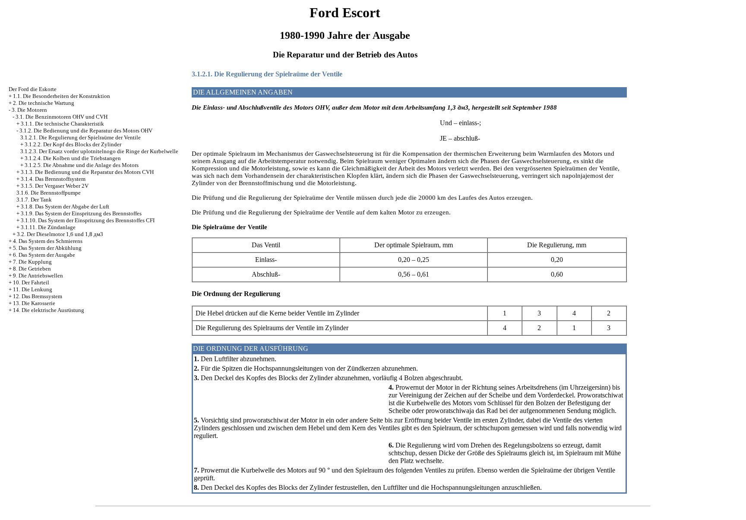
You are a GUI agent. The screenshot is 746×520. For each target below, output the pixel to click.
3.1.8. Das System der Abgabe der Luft (65, 206)
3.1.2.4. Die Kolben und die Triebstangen (73, 158)
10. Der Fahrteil (31, 282)
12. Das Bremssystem (37, 296)
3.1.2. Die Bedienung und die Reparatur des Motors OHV (85, 130)
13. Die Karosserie (34, 303)
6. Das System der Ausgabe (44, 255)
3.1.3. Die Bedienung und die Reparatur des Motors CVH (87, 172)
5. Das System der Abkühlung (47, 248)
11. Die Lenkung (32, 289)
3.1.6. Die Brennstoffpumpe (48, 192)
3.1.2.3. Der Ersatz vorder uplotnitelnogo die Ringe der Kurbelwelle (99, 151)
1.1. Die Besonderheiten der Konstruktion (61, 96)
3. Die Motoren (29, 110)
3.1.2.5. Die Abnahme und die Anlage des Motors (82, 165)
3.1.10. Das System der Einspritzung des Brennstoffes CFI (88, 220)
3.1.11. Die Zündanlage (48, 227)
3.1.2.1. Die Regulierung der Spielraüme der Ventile (80, 137)
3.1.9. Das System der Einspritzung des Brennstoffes (81, 213)
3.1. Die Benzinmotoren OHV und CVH (61, 116)
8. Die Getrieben (32, 268)
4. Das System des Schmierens (47, 241)
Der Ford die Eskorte (33, 89)
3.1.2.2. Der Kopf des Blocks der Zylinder (73, 144)
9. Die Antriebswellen (38, 275)
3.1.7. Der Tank (34, 199)
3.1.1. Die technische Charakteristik (62, 123)
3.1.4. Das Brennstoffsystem (53, 179)
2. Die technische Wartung (43, 103)
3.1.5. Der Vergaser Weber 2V (55, 186)
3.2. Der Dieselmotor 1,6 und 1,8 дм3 (60, 234)
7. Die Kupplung (32, 261)
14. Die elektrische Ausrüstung (48, 310)
